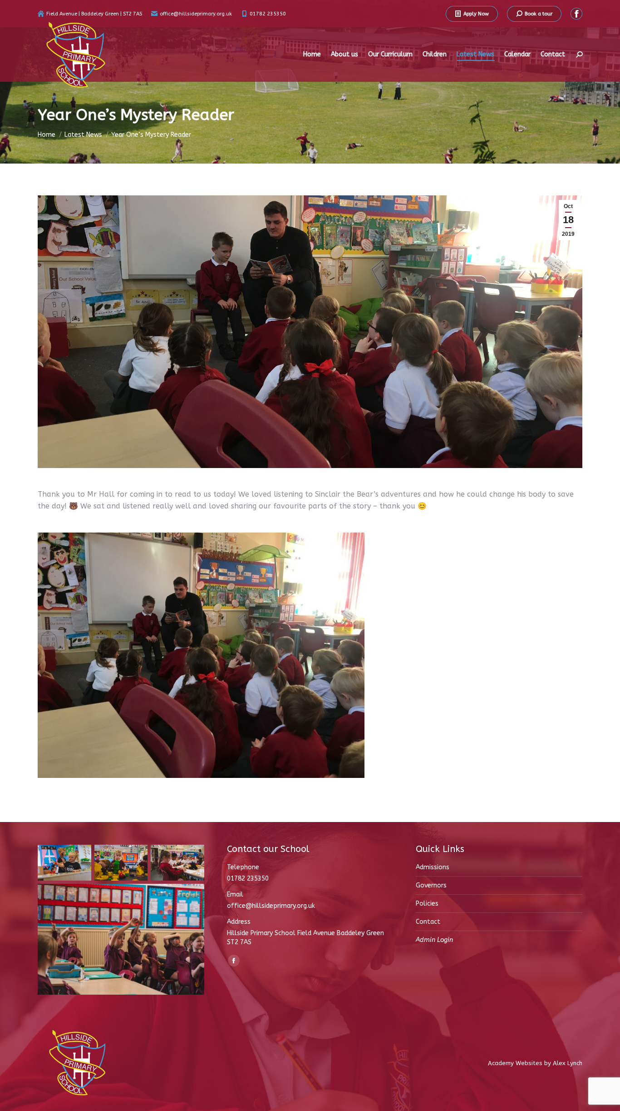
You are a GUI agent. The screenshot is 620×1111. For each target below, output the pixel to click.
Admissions (432, 867)
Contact (428, 922)
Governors (431, 885)
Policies (427, 903)
